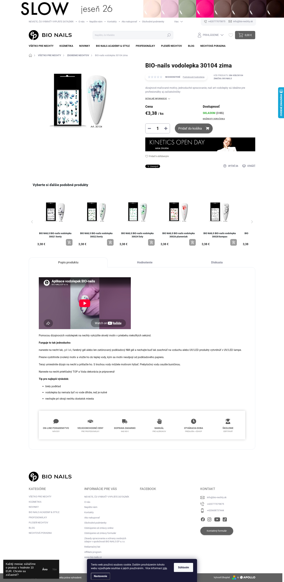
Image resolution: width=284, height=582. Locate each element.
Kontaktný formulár (217, 530)
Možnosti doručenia (214, 119)
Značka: (223, 78)
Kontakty (112, 21)
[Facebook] (202, 518)
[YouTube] (217, 518)
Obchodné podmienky (153, 21)
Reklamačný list (92, 546)
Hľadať (169, 35)
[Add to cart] (69, 242)
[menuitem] (42, 46)
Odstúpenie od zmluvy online (98, 528)
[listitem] (55, 220)
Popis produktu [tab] (68, 262)
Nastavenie (100, 576)
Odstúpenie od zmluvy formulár (100, 533)
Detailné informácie (156, 98)
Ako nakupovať (129, 21)
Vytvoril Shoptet (222, 577)
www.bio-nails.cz (93, 557)
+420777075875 (215, 504)
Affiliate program (92, 552)
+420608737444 (215, 510)
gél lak (67, 350)
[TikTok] (224, 518)
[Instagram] (209, 518)
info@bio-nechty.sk (216, 497)
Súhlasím (183, 567)
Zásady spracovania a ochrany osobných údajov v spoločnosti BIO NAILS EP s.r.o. (105, 540)
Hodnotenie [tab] (145, 262)
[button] (32, 221)
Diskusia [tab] (217, 262)
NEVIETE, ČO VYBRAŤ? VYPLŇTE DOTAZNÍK (51, 21)
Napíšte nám (95, 21)
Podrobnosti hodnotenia (193, 77)
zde (165, 568)
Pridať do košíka (190, 128)
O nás (81, 21)
